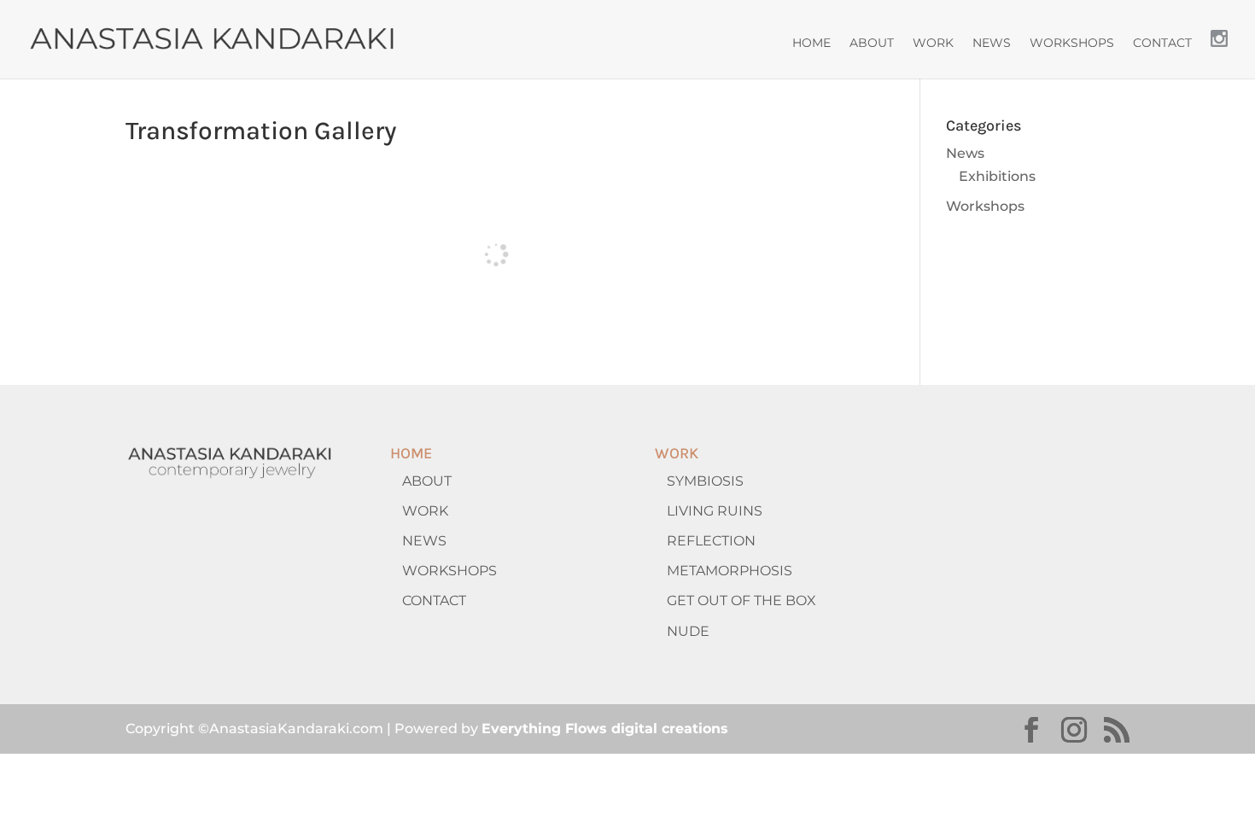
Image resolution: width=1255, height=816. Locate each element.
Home (811, 43)
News (991, 43)
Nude (688, 631)
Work (933, 43)
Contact (1162, 43)
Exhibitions (997, 176)
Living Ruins (714, 511)
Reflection (711, 541)
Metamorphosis (729, 570)
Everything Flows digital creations (605, 728)
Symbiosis (705, 481)
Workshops (1072, 43)
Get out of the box (741, 600)
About (871, 43)
